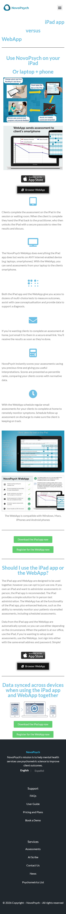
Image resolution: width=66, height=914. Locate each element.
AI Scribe (33, 857)
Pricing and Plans (33, 812)
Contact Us (33, 865)
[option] (39, 770)
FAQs (33, 795)
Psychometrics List (33, 882)
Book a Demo (33, 820)
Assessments (33, 849)
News (33, 873)
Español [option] (39, 770)
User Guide (33, 803)
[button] (60, 7)
